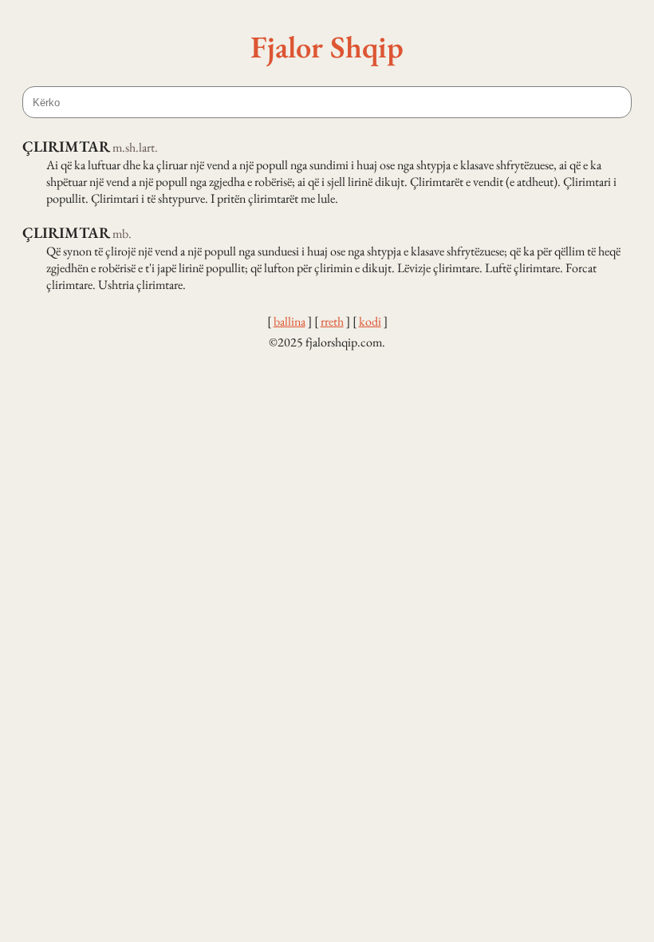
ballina (289, 321)
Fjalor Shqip (327, 46)
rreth (332, 321)
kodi (370, 321)
